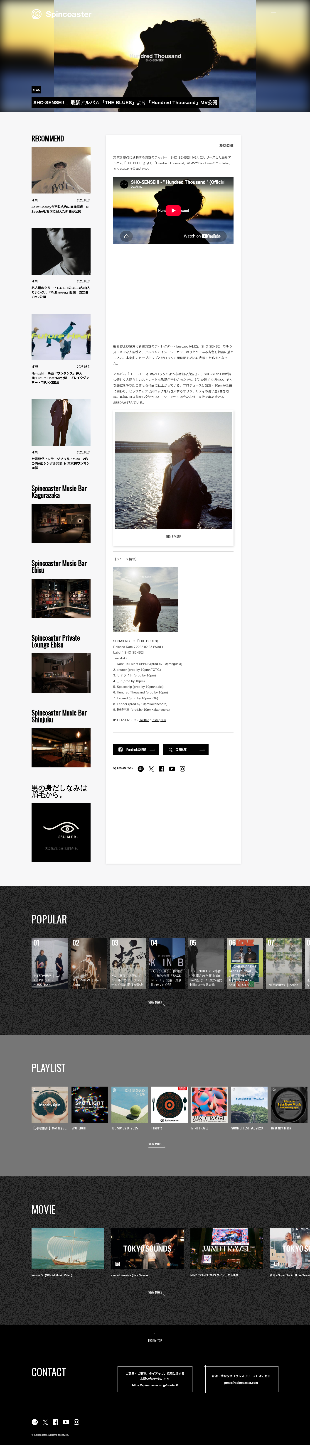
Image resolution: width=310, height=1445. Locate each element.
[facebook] (161, 771)
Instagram (159, 720)
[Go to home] (61, 13)
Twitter (144, 720)
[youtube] (172, 771)
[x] (151, 771)
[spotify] (140, 771)
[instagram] (182, 771)
